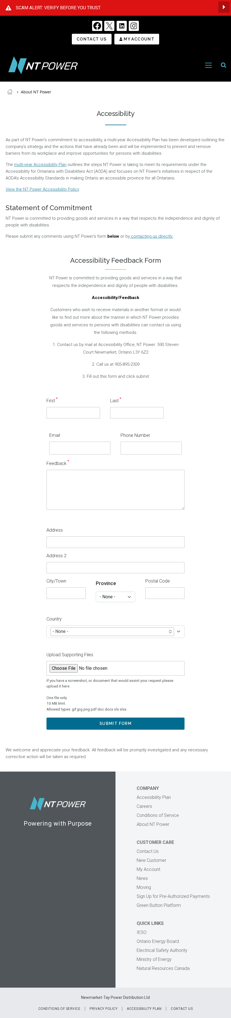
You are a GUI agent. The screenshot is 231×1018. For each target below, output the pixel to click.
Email (54, 435)
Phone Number (135, 435)
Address (54, 530)
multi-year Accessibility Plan (40, 164)
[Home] (43, 65)
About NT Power (36, 92)
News (142, 878)
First (50, 400)
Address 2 (56, 555)
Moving (144, 887)
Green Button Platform (159, 905)
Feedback (56, 463)
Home (10, 91)
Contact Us (92, 39)
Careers (144, 806)
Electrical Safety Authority (162, 950)
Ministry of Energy (154, 959)
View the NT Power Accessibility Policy (42, 189)
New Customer (151, 860)
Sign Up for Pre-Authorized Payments (173, 896)
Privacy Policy (103, 1009)
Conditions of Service (158, 815)
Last (114, 400)
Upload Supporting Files (69, 654)
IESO (141, 932)
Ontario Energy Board (158, 941)
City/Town (56, 581)
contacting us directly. (151, 236)
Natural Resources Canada (163, 968)
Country (54, 619)
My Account (139, 39)
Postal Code (157, 581)
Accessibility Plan (154, 797)
